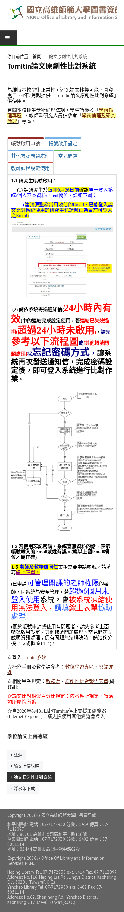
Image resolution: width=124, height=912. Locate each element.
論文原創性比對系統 (33, 777)
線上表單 (25, 572)
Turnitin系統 (34, 657)
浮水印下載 (24, 788)
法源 (18, 755)
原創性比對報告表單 (86, 681)
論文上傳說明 (26, 766)
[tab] (25, 143)
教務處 (53, 681)
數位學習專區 (79, 666)
